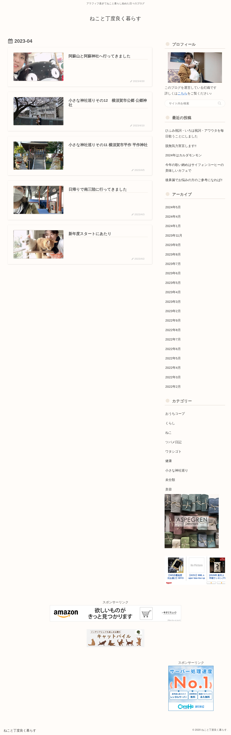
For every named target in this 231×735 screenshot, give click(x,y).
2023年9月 (173, 245)
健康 (168, 461)
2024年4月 (173, 216)
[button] (219, 103)
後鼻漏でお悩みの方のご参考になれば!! (193, 180)
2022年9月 (173, 320)
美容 (168, 489)
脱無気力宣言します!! (180, 146)
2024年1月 (173, 226)
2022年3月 (173, 377)
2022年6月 (173, 349)
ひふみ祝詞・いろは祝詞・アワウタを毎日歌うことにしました (194, 133)
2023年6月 (173, 273)
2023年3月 (173, 301)
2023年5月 (173, 283)
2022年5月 (173, 358)
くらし (170, 423)
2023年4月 (173, 292)
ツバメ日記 (173, 442)
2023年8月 (173, 254)
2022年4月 (173, 367)
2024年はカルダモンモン (183, 155)
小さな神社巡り (176, 470)
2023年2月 (173, 311)
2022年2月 (173, 386)
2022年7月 (173, 339)
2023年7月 (173, 264)
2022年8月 (173, 330)
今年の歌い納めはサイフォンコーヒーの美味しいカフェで (194, 167)
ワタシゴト (173, 451)
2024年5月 (173, 207)
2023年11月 (173, 235)
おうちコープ (175, 413)
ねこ (168, 432)
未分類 (170, 480)
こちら (182, 93)
